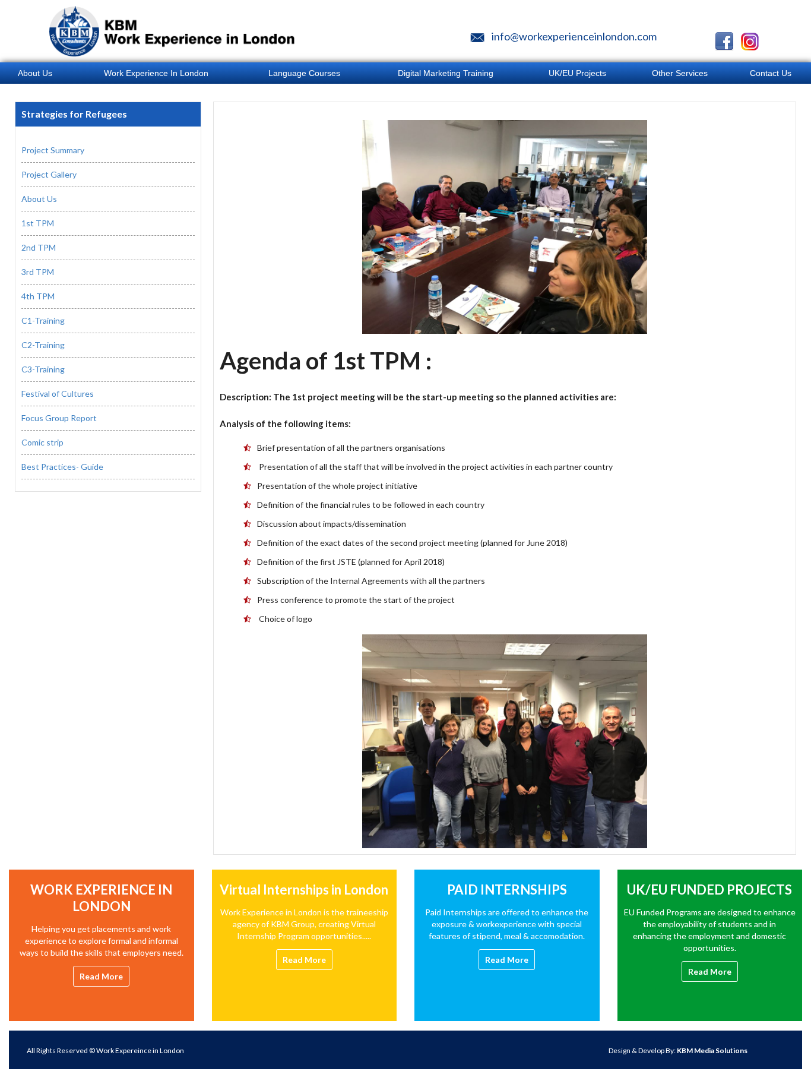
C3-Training (43, 369)
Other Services (680, 73)
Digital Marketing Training (445, 73)
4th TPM (38, 296)
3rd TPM (37, 272)
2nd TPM (38, 247)
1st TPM (37, 223)
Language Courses (304, 73)
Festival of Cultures (57, 393)
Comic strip (42, 442)
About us (35, 73)
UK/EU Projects (577, 73)
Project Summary (52, 150)
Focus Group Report (59, 418)
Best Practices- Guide (62, 467)
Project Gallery (49, 174)
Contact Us (770, 73)
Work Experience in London (156, 73)
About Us (39, 199)
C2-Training (43, 345)
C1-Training (43, 320)
